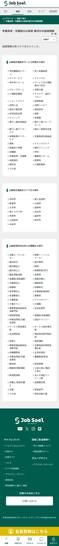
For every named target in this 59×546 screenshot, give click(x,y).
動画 (29, 11)
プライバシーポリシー (15, 474)
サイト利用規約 (12, 468)
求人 (6, 11)
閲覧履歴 (53, 11)
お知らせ (18, 543)
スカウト (29, 543)
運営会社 (9, 479)
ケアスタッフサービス (43, 464)
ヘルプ (8, 462)
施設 (18, 11)
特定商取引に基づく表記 (16, 485)
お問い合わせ (29, 501)
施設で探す (21, 18)
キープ (41, 11)
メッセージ (41, 543)
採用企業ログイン (41, 451)
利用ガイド (10, 457)
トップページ (7, 18)
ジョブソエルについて (15, 445)
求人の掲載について (42, 445)
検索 (6, 543)
